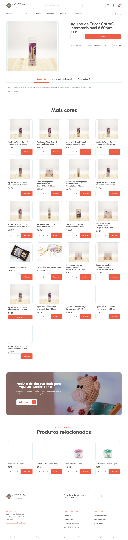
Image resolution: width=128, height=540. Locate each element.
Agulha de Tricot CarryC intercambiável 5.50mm (47, 143)
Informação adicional (62, 79)
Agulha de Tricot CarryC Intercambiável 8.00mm (18, 347)
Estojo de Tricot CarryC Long (49, 267)
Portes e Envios (98, 523)
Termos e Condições (100, 515)
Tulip (119, 45)
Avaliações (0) (84, 79)
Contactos (67, 515)
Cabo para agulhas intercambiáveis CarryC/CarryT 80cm (104, 225)
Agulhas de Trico (100, 45)
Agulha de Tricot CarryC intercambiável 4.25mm (18, 225)
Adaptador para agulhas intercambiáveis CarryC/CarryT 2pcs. (76, 183)
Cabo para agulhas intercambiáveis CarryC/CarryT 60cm (46, 183)
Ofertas (118, 14)
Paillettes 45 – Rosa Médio (48, 464)
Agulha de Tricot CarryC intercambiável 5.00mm (18, 143)
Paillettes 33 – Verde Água (106, 464)
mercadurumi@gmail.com (16, 523)
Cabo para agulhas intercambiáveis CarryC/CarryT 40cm (104, 267)
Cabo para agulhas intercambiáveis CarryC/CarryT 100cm (75, 267)
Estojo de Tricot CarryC (17, 267)
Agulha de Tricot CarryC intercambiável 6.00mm (76, 143)
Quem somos (68, 519)
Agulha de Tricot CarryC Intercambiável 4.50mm (106, 308)
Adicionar (103, 37)
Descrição (41, 79)
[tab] (41, 79)
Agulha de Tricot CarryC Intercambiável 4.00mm (76, 308)
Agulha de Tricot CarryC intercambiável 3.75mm (106, 183)
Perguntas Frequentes (71, 523)
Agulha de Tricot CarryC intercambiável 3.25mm (18, 308)
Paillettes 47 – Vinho (16, 464)
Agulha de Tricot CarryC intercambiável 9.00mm (18, 183)
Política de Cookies (99, 519)
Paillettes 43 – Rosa (74, 464)
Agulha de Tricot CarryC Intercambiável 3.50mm (47, 308)
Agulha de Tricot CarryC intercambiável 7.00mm (106, 143)
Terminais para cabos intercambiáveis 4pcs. (75, 225)
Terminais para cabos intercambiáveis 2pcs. (46, 225)
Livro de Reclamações (71, 527)
